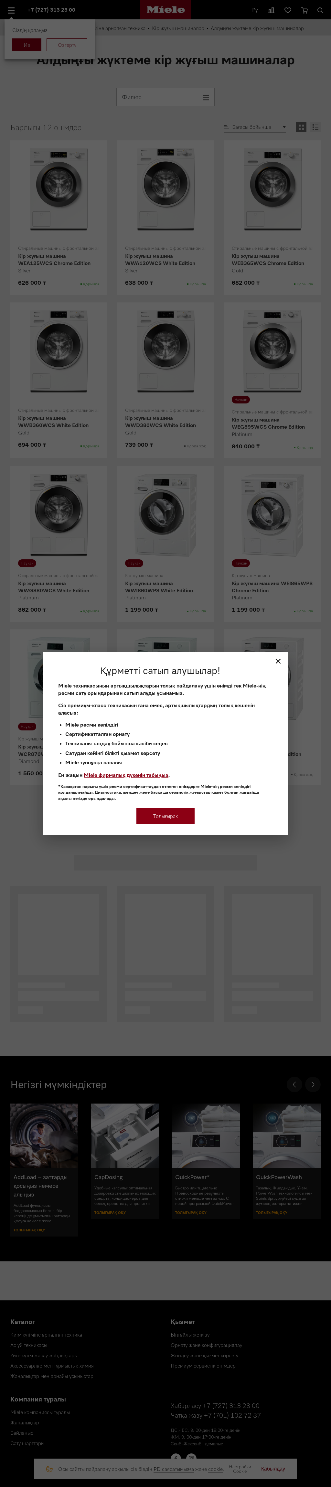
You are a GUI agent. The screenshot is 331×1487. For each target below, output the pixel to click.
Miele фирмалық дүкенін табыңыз (126, 775)
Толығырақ (165, 816)
